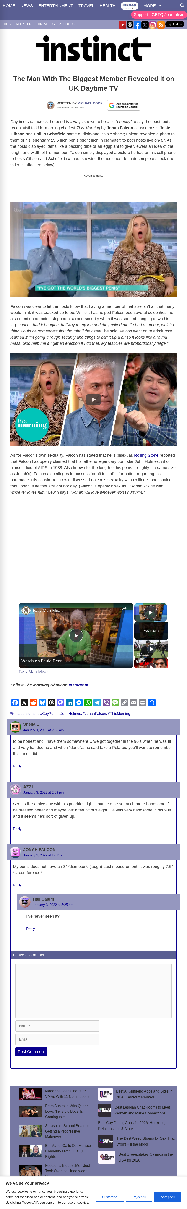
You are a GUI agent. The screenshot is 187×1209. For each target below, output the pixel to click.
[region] (93, 1192)
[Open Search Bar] (182, 5)
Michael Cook (90, 103)
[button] (93, 396)
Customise (109, 1197)
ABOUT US (67, 24)
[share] (124, 605)
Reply (17, 762)
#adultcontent (27, 710)
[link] (26, 606)
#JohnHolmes (69, 710)
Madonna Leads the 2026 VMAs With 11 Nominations (67, 1090)
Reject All (139, 1197)
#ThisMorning (119, 710)
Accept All (168, 1197)
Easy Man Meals (48, 606)
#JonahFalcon (94, 710)
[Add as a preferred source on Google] (123, 105)
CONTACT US (45, 24)
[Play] (151, 645)
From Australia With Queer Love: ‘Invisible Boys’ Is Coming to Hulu (66, 1107)
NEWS (27, 5)
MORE (149, 5)
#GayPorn (48, 710)
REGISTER (23, 24)
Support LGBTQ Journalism (159, 14)
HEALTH (108, 5)
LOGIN (6, 24)
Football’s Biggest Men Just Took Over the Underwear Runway (67, 1167)
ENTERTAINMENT (55, 5)
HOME (9, 5)
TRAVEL (86, 5)
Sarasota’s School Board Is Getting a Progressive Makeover (67, 1127)
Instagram (78, 681)
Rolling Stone (146, 451)
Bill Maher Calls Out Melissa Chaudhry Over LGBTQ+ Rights (68, 1147)
